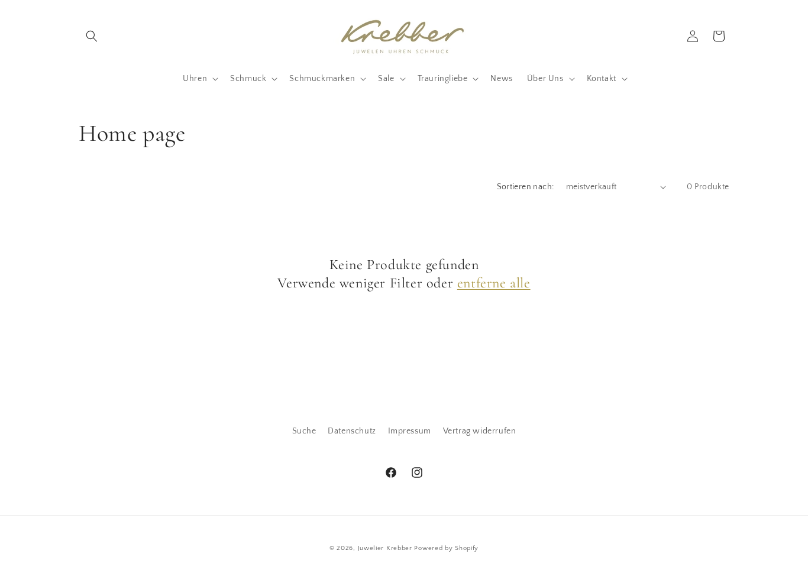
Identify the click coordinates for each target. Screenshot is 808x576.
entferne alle (494, 283)
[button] (92, 36)
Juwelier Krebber (386, 548)
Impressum (409, 431)
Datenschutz (352, 431)
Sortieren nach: (525, 187)
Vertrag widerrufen (479, 431)
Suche (304, 431)
